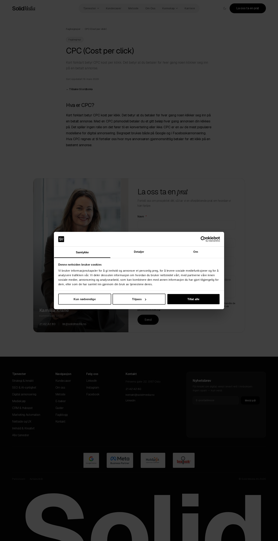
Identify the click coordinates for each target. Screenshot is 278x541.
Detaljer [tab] (139, 251)
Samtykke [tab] (82, 252)
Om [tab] (195, 251)
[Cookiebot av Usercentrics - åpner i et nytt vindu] (203, 239)
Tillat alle (193, 299)
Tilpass (137, 299)
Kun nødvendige (85, 299)
